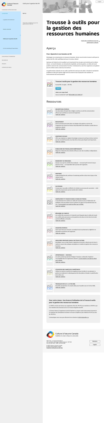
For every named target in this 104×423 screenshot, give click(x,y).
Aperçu (24, 13)
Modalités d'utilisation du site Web (54, 348)
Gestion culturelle (7, 29)
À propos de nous (6, 67)
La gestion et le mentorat (8, 20)
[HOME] (10, 5)
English (99, 1)
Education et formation (8, 56)
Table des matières (60, 114)
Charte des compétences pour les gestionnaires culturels (30, 23)
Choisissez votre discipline (9, 10)
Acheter (58, 88)
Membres (94, 341)
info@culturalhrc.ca (83, 317)
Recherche (5, 60)
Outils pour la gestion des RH (10, 39)
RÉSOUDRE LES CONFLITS (75, 95)
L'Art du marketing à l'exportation (10, 48)
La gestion (5, 13)
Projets (4, 64)
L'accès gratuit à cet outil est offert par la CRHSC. (71, 204)
